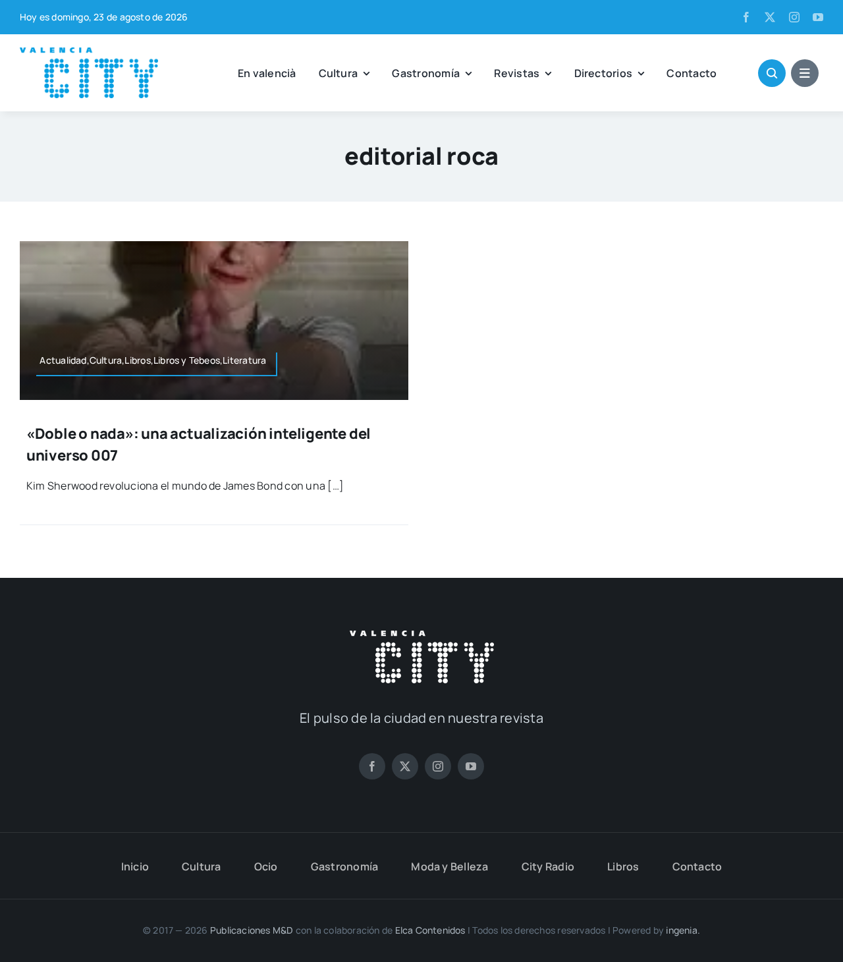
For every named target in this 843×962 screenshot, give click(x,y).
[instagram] (794, 17)
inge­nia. (683, 930)
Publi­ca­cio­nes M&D (252, 930)
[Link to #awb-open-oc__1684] (805, 73)
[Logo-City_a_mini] (89, 52)
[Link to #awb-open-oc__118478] (772, 73)
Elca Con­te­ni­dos (430, 930)
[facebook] (746, 17)
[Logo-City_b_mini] (422, 636)
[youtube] (818, 17)
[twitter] (770, 17)
